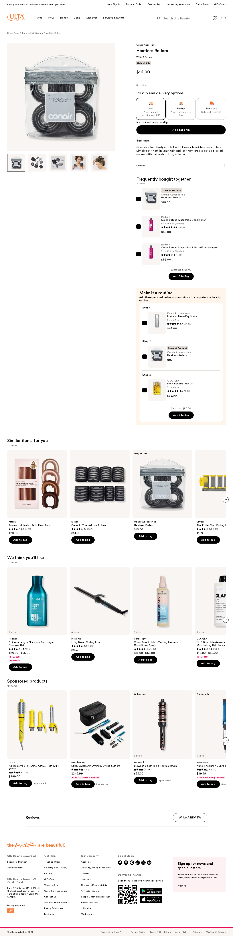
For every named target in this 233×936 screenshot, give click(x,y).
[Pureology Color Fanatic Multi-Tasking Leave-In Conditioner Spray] (162, 611)
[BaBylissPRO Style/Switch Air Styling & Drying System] (100, 734)
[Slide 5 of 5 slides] (100, 163)
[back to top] (222, 925)
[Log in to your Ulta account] (215, 18)
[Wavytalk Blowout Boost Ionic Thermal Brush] (162, 732)
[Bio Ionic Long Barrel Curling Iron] (100, 609)
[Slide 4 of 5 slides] (79, 163)
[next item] (226, 500)
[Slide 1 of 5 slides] (16, 163)
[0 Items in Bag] (223, 18)
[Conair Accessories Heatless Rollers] (162, 490)
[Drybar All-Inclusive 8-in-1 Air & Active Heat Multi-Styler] (37, 734)
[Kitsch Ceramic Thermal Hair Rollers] (100, 492)
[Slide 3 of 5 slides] (58, 163)
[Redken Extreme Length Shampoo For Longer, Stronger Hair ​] (37, 614)
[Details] (181, 166)
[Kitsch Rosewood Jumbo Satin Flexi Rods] (37, 492)
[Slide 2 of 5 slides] (37, 163)
